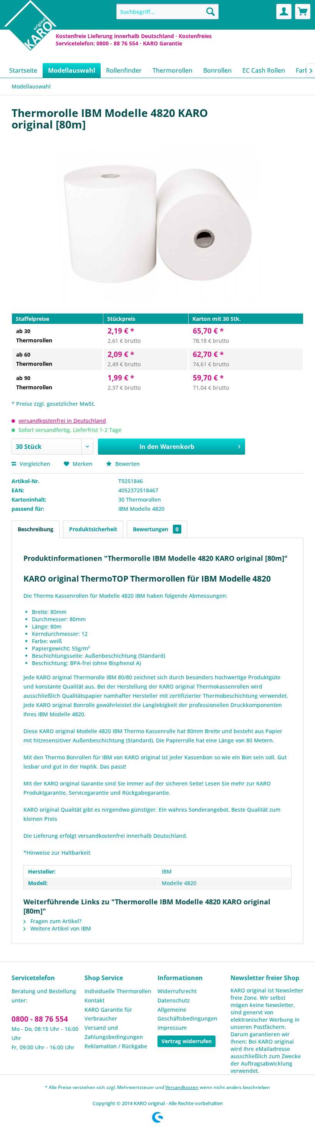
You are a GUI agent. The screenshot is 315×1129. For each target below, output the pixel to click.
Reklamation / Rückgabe (116, 1046)
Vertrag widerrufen (186, 1041)
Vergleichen (34, 463)
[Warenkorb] (302, 11)
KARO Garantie (162, 43)
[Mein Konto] (284, 11)
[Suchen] (210, 11)
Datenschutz (174, 1000)
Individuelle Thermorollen (118, 991)
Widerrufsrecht (177, 991)
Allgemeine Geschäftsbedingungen (187, 1014)
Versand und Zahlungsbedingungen (114, 1032)
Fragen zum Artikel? (55, 921)
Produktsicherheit (93, 529)
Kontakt (94, 1000)
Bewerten (127, 463)
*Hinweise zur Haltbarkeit (56, 852)
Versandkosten (182, 1087)
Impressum (172, 1027)
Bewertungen (156, 529)
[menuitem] (167, 11)
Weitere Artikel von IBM (60, 928)
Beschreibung (35, 529)
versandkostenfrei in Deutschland (62, 420)
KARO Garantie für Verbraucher (108, 1014)
